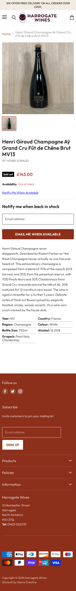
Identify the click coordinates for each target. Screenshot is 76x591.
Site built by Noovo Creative (19, 582)
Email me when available (38, 234)
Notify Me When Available (20, 193)
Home (6, 34)
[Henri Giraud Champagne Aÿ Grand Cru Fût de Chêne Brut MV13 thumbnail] (9, 123)
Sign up (12, 445)
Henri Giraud (18, 161)
